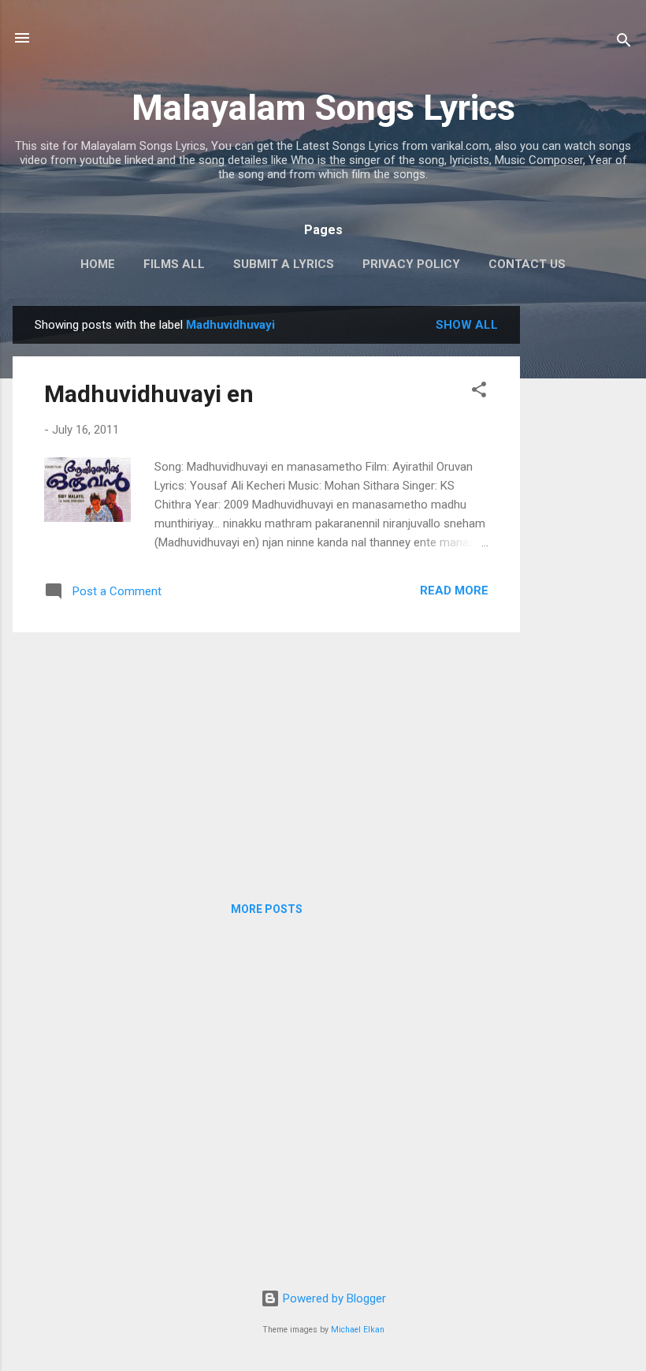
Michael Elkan (357, 1329)
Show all (467, 325)
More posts (267, 909)
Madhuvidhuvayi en (149, 394)
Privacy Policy (411, 264)
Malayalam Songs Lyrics (323, 108)
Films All (174, 264)
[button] (479, 392)
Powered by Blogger (333, 1298)
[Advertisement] (583, 542)
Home (97, 264)
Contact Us (527, 264)
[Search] (623, 43)
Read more (454, 590)
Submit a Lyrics (283, 264)
